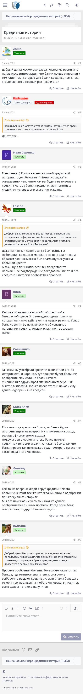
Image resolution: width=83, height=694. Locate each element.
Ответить (58, 88)
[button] (77, 5)
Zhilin (10, 38)
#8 (79, 482)
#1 (79, 63)
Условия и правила (14, 677)
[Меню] (5, 5)
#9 (79, 539)
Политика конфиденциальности (48, 677)
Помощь (8, 680)
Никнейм (75, 88)
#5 (79, 305)
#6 (79, 363)
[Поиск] (67, 5)
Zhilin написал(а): (14, 120)
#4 (79, 220)
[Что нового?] (59, 5)
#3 (79, 166)
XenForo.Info (26, 687)
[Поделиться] (74, 63)
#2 (79, 112)
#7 (79, 420)
